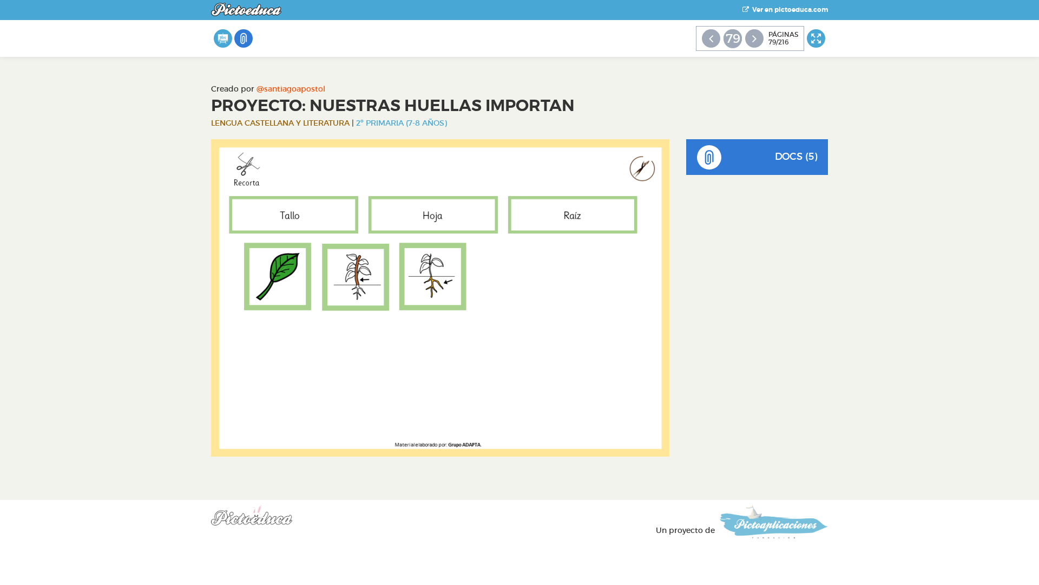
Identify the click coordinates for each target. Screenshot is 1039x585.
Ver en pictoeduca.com (788, 9)
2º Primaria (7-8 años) (401, 123)
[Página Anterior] (711, 38)
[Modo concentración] (816, 38)
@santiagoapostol (291, 89)
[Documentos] (243, 38)
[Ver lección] (223, 38)
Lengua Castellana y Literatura (280, 123)
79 (733, 38)
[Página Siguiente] (754, 38)
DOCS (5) (796, 156)
